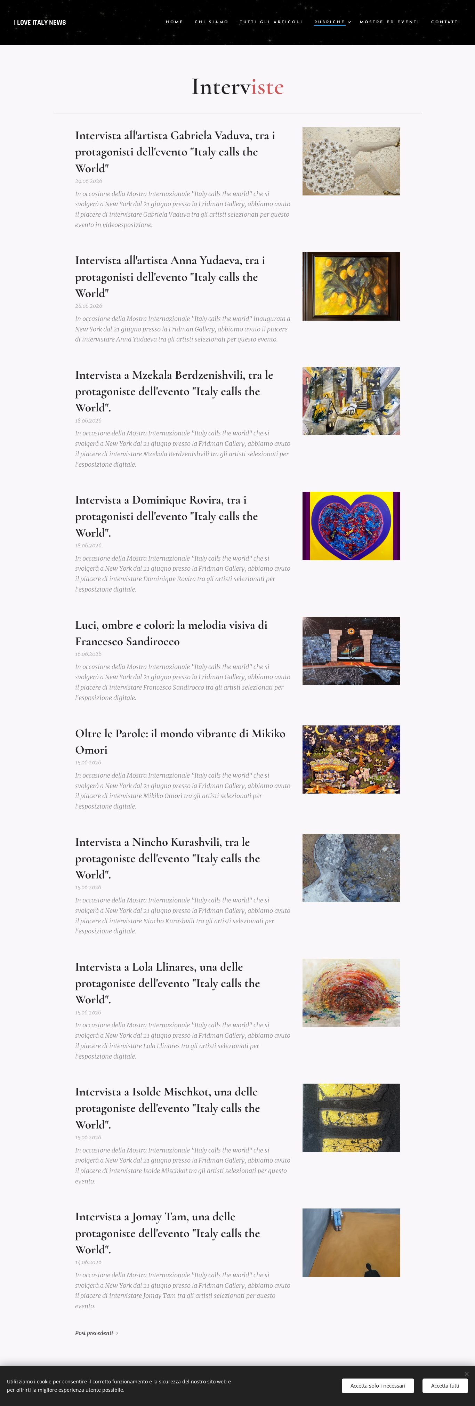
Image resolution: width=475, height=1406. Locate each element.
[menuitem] (176, 22)
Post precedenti (94, 1333)
